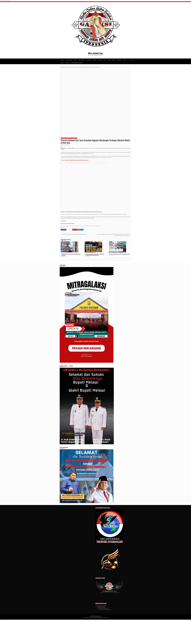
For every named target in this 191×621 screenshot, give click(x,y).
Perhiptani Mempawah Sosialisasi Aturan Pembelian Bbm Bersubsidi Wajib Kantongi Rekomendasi (94, 254)
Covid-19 (62, 138)
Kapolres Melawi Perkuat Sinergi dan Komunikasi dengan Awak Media (70, 254)
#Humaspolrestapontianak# (88, 225)
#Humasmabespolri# (74, 225)
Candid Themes (106, 617)
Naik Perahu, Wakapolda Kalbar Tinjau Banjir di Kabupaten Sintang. (76, 160)
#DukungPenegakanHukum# (66, 225)
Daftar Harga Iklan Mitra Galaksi (77, 62)
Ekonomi (94, 59)
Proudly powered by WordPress (88, 617)
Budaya (113, 59)
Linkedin (81, 229)
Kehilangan (119, 59)
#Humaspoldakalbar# (80, 225)
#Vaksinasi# (97, 225)
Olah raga (67, 62)
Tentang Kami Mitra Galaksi (101, 605)
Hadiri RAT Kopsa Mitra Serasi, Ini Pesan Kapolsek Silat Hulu (119, 254)
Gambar (62, 62)
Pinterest (75, 229)
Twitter (69, 229)
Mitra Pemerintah (82, 59)
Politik (109, 59)
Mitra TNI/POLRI (69, 59)
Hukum (104, 59)
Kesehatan (89, 59)
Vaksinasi (75, 138)
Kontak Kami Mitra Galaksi (103, 608)
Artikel (75, 59)
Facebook (64, 229)
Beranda (62, 59)
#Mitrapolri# (94, 225)
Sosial (124, 59)
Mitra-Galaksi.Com (95, 53)
